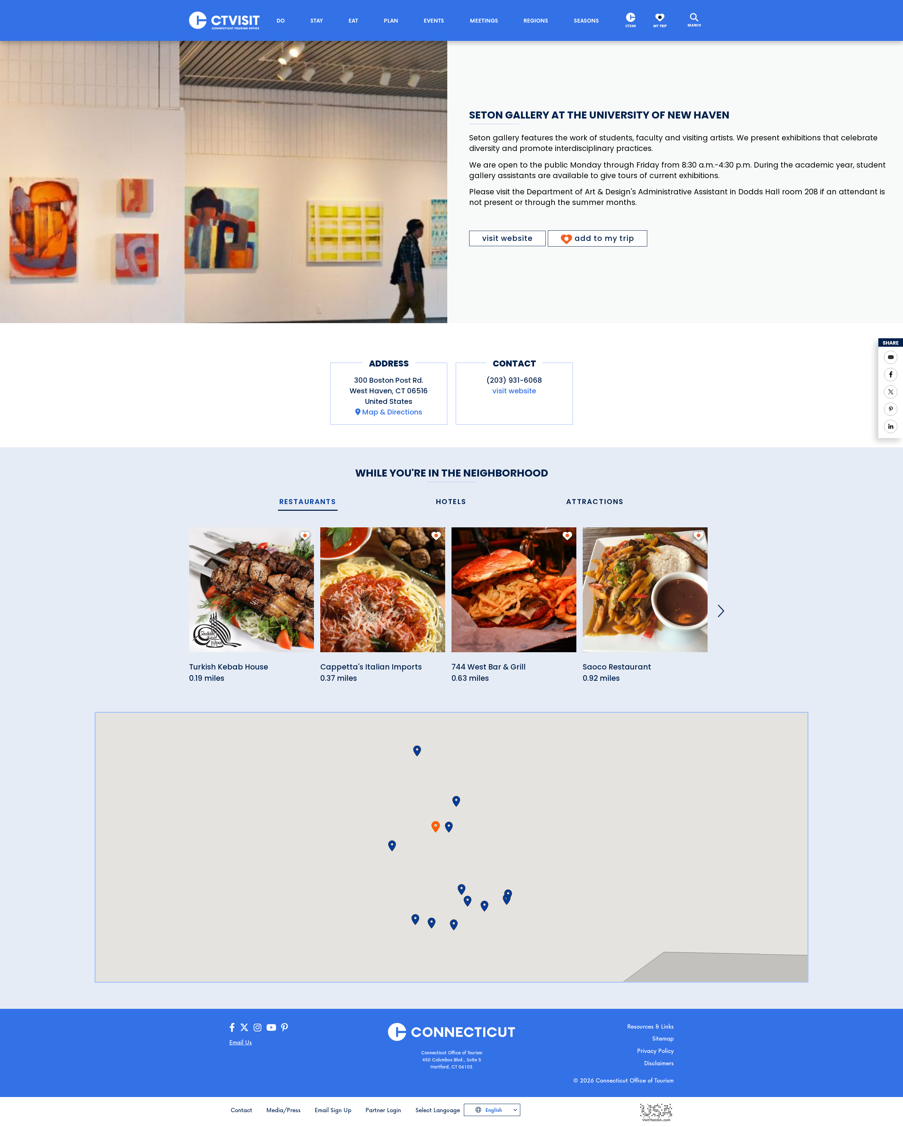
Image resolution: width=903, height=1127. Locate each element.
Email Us (240, 1042)
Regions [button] (535, 20)
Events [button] (434, 20)
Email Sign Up (333, 1109)
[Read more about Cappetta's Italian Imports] (382, 594)
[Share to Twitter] (890, 392)
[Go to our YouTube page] (271, 1028)
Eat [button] (353, 20)
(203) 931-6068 (514, 380)
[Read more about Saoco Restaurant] (645, 594)
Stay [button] (316, 20)
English (493, 1110)
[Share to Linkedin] (890, 426)
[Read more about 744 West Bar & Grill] (514, 594)
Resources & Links (650, 1026)
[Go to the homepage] (224, 20)
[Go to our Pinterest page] (284, 1028)
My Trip (660, 26)
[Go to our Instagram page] (257, 1028)
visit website (507, 238)
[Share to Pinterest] (890, 409)
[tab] (308, 502)
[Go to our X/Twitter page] (244, 1028)
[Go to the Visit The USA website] (656, 1112)
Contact (241, 1109)
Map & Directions (392, 412)
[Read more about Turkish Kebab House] (251, 594)
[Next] (721, 611)
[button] (449, 827)
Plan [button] (391, 20)
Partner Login (383, 1109)
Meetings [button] (484, 20)
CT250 (630, 26)
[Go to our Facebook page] (232, 1028)
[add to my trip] (305, 536)
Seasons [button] (586, 20)
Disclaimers (659, 1063)
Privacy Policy (655, 1050)
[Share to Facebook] (890, 374)
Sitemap (663, 1038)
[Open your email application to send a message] (890, 357)
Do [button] (281, 20)
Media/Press (283, 1109)
